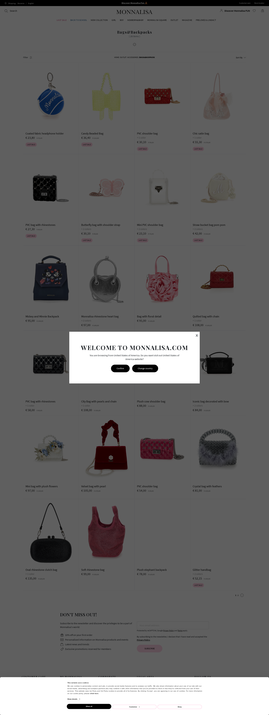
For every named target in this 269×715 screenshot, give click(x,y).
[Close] (260, 623)
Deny (180, 707)
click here (94, 693)
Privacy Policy (242, 675)
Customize (133, 707)
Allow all (89, 706)
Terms (254, 675)
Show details (72, 699)
